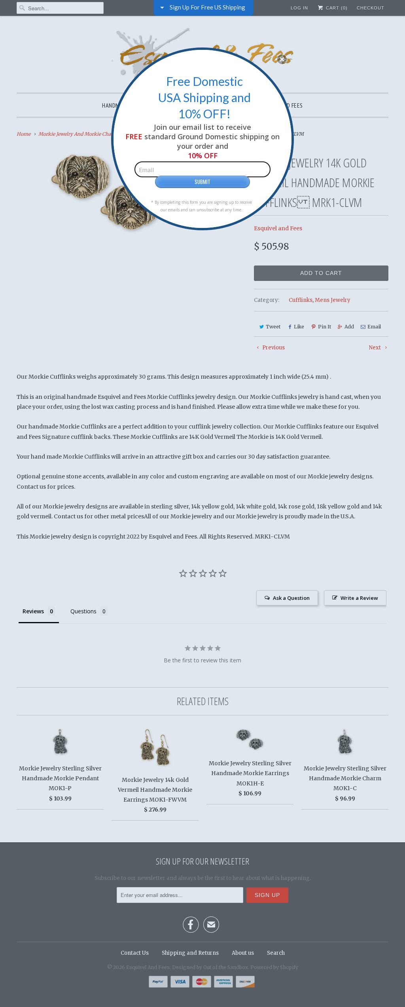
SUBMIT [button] (202, 182)
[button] (282, 59)
